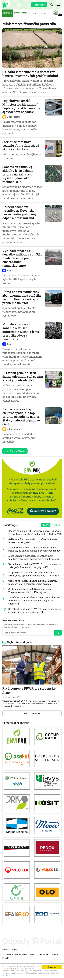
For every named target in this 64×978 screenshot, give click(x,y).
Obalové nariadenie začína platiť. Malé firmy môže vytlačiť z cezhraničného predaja (32, 582)
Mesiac (56, 525)
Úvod (5, 4)
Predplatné (39, 4)
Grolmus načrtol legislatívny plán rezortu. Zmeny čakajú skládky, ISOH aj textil (31, 591)
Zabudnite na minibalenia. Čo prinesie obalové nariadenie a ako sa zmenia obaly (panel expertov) (34, 600)
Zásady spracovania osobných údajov (18, 954)
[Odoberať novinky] (58, 633)
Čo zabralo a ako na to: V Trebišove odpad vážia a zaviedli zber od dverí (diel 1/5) (34, 610)
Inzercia (54, 954)
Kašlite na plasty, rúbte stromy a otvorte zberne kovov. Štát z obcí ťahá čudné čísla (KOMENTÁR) (35, 532)
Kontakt (5, 958)
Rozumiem (52, 967)
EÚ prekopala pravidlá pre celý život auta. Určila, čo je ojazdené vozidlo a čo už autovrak (33, 574)
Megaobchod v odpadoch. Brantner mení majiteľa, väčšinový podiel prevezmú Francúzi (33, 557)
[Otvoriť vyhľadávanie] (52, 5)
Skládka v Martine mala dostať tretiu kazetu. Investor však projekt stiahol (33, 541)
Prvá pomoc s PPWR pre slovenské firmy (29, 690)
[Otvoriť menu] (58, 5)
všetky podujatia (32, 713)
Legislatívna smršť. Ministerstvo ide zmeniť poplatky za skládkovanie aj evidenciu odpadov (34, 549)
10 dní (46, 525)
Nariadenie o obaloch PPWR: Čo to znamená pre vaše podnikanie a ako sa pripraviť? (34, 566)
